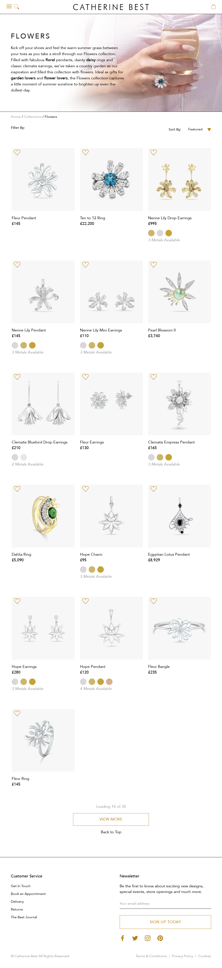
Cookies (204, 956)
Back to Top (111, 832)
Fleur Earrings (92, 442)
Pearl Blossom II (162, 330)
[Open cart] (213, 7)
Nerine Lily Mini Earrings (101, 330)
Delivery (17, 901)
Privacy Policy (182, 956)
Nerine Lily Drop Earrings (170, 218)
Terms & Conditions (151, 956)
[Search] (16, 7)
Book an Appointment (28, 893)
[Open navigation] (9, 6)
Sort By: (175, 129)
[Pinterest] (160, 937)
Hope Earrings (24, 666)
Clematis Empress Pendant (171, 442)
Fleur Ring (20, 778)
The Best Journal (24, 917)
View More (111, 819)
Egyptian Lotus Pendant (169, 554)
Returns (17, 909)
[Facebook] (122, 937)
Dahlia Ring (21, 554)
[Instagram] (147, 937)
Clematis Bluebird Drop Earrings (39, 442)
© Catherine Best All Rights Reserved (40, 956)
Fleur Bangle (159, 666)
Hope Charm (91, 554)
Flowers (51, 116)
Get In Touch (21, 886)
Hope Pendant (92, 666)
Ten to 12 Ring (92, 218)
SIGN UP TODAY (165, 922)
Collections (33, 116)
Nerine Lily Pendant (29, 330)
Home (16, 116)
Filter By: (18, 127)
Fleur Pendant (24, 218)
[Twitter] (135, 937)
